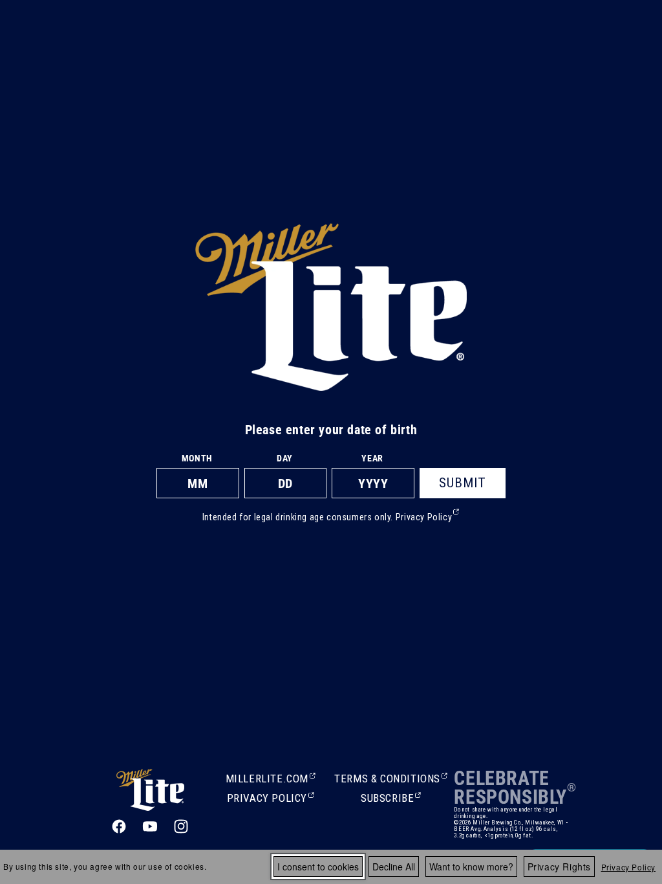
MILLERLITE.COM (267, 779)
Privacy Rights (559, 866)
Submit (462, 483)
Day (285, 458)
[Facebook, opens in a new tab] (118, 826)
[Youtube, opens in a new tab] (150, 826)
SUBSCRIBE (388, 799)
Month (197, 458)
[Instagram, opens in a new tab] (181, 826)
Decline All (393, 866)
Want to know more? (471, 866)
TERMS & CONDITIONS (387, 779)
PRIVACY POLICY (267, 799)
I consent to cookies (318, 866)
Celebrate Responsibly (510, 787)
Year (372, 458)
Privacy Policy (628, 866)
